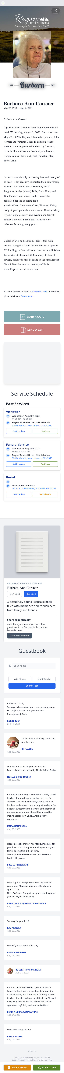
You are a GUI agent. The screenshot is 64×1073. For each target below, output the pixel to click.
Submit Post (32, 685)
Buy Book (31, 593)
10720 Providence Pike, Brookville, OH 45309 (34, 488)
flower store (27, 296)
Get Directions (19, 431)
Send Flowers (45, 494)
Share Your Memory (19, 635)
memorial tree (39, 291)
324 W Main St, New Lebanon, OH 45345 (32, 425)
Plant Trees (45, 431)
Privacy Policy (23, 1060)
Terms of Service (40, 1060)
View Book (15, 593)
